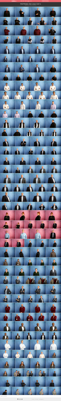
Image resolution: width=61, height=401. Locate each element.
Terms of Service (36, 399)
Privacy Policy (33, 399)
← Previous (1, 396)
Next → (6, 396)
